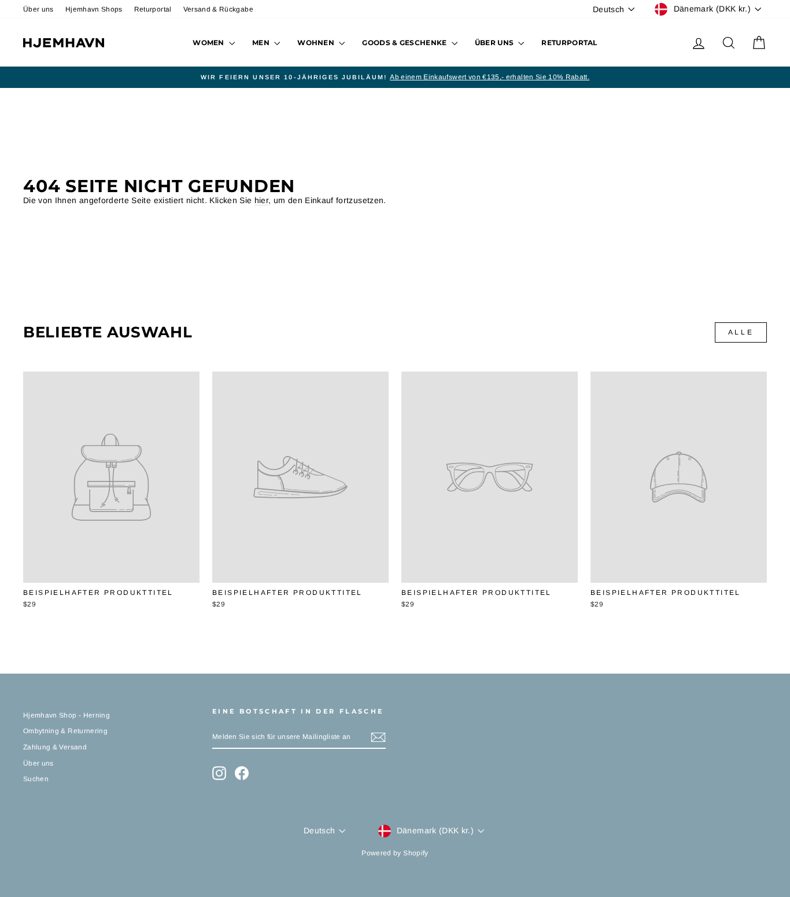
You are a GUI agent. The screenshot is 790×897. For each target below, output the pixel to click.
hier (261, 200)
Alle (741, 332)
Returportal (153, 9)
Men (261, 42)
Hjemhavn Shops (94, 9)
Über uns (38, 9)
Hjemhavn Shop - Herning (66, 715)
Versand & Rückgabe (218, 9)
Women (209, 42)
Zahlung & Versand (55, 747)
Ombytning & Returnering (65, 731)
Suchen (36, 779)
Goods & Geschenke (405, 42)
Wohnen (316, 42)
